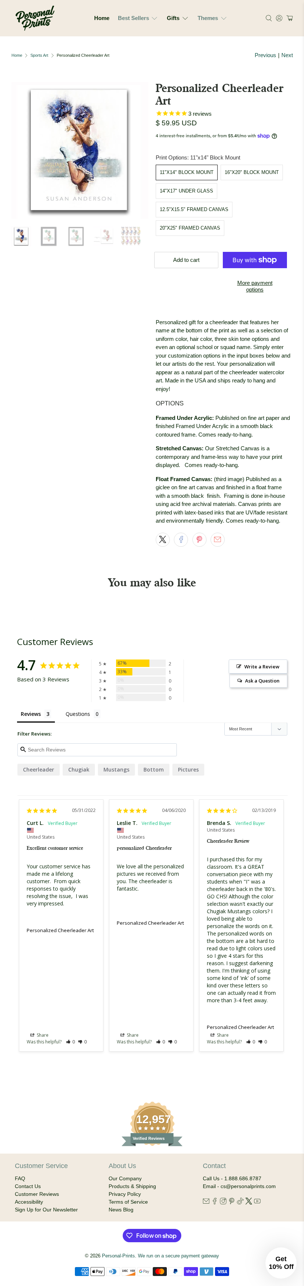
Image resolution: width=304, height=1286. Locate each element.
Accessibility (29, 1202)
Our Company (125, 1178)
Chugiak (78, 769)
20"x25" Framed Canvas (190, 228)
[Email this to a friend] (218, 540)
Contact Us (28, 1186)
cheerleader (38, 769)
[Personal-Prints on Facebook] (214, 1203)
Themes (208, 18)
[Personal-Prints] (35, 18)
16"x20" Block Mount (252, 172)
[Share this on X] (163, 540)
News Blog (121, 1210)
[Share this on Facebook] (181, 540)
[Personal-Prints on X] (248, 1203)
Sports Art (39, 55)
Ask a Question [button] (262, 680)
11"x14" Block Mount (187, 172)
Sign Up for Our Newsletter (46, 1210)
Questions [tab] (78, 713)
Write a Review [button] (262, 666)
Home (101, 18)
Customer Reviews (37, 1194)
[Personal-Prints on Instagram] (223, 1203)
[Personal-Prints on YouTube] (257, 1203)
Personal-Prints (118, 1256)
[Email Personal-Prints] (206, 1203)
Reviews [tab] (31, 713)
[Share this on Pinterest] (199, 540)
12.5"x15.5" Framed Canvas (194, 209)
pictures (188, 769)
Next (287, 55)
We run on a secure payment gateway (178, 1256)
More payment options (254, 286)
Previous (265, 55)
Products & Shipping (132, 1186)
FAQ (20, 1178)
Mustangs (116, 769)
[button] (288, 18)
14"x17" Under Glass (186, 191)
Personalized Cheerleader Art (60, 930)
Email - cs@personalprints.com (239, 1186)
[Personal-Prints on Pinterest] (231, 1203)
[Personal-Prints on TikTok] (240, 1203)
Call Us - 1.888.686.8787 (232, 1178)
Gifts (173, 18)
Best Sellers (133, 18)
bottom (153, 769)
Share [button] (42, 1035)
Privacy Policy (125, 1194)
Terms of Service (128, 1202)
